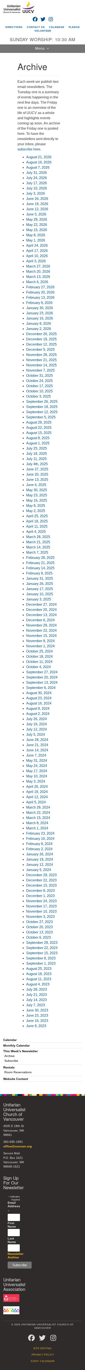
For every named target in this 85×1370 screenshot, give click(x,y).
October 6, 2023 (38, 937)
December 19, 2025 (41, 339)
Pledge (74, 27)
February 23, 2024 (40, 833)
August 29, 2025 (38, 422)
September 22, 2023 (42, 948)
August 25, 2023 (38, 968)
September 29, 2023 (42, 942)
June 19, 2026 (37, 204)
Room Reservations (18, 1072)
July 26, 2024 (36, 719)
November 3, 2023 (40, 916)
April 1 (31, 792)
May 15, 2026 (36, 230)
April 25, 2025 (37, 516)
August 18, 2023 (38, 974)
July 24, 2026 (36, 178)
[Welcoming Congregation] (11, 1310)
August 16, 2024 (38, 703)
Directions (13, 27)
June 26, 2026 (37, 199)
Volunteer (42, 30)
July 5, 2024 (35, 734)
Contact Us (36, 27)
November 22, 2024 (41, 630)
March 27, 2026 (38, 266)
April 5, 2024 (36, 802)
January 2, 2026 (38, 329)
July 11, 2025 (36, 459)
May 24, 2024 (36, 766)
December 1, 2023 (40, 896)
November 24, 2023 (41, 901)
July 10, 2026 (36, 188)
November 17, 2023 (41, 906)
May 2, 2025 (35, 511)
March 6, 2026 (37, 282)
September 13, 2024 (42, 682)
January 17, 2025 (39, 589)
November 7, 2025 (40, 370)
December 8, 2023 (40, 890)
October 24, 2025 (39, 381)
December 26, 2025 (41, 334)
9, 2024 (42, 792)
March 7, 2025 (37, 552)
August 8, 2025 (37, 438)
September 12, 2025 (42, 412)
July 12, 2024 (36, 729)
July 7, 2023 (35, 1005)
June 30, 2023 (37, 1010)
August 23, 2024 (38, 698)
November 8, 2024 (40, 641)
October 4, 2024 (38, 667)
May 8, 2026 (35, 235)
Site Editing (42, 1348)
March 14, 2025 (38, 547)
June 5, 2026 (36, 214)
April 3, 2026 (36, 261)
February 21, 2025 (40, 563)
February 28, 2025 (40, 557)
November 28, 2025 (41, 355)
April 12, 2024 (37, 797)
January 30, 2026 (39, 308)
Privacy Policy (43, 1354)
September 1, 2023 (41, 963)
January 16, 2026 (39, 318)
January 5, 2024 (38, 870)
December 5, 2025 (40, 349)
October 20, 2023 (39, 927)
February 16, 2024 (40, 838)
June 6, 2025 (36, 485)
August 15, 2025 (38, 433)
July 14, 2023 (36, 1000)
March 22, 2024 (38, 812)
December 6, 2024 (40, 620)
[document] (42, 571)
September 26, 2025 (42, 401)
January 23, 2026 (39, 313)
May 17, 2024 (36, 771)
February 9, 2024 (39, 844)
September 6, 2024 (41, 688)
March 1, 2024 (37, 828)
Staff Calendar (43, 1361)
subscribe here (28, 149)
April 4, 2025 (36, 531)
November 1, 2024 (40, 646)
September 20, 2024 (42, 677)
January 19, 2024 (39, 859)
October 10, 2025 (39, 391)
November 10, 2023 (41, 911)
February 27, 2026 (40, 287)
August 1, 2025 (37, 443)
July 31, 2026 (36, 173)
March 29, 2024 (38, 807)
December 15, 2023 (41, 885)
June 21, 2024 (37, 745)
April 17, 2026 (37, 251)
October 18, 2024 (39, 656)
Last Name (12, 1240)
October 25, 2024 (39, 651)
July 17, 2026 (36, 183)
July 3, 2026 (35, 193)
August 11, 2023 (38, 979)
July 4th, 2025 (37, 464)
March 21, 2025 (38, 542)
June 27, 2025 (37, 469)
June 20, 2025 (37, 474)
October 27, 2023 (39, 922)
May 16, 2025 (36, 500)
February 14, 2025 (40, 568)
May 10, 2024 (36, 776)
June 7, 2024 (36, 755)
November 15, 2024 (41, 636)
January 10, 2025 (39, 594)
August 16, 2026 (38, 162)
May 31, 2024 (36, 760)
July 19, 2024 (36, 724)
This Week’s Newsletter (20, 1051)
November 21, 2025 (41, 360)
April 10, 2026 (37, 256)
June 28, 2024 (37, 740)
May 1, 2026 (35, 240)
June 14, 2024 (37, 750)
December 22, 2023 (41, 880)
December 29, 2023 (41, 875)
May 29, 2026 (36, 219)
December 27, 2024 (41, 604)
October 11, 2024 (39, 662)
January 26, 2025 (39, 584)
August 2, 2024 (37, 714)
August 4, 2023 (37, 984)
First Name (12, 1224)
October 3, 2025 (38, 396)
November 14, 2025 (41, 365)
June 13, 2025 (37, 479)
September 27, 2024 (42, 672)
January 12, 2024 (39, 864)
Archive (9, 1056)
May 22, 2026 (36, 225)
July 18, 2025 (36, 453)
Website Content (15, 1079)
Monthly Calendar (16, 1045)
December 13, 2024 (41, 615)
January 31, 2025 (39, 578)
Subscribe (11, 1060)
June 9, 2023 (36, 1026)
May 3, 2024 (35, 781)
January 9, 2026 (38, 323)
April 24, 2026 (37, 245)
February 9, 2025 (39, 573)
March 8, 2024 (37, 823)
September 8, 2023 (41, 958)
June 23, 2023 (37, 1015)
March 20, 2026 (38, 271)
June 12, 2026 (37, 209)
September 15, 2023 (42, 953)
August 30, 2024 (38, 693)
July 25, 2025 (36, 448)
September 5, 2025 (41, 417)
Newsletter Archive (15, 1255)
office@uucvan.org (17, 1146)
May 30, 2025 (36, 490)
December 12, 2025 (41, 344)
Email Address (14, 1207)
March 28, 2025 (38, 537)
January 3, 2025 (38, 599)
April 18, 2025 (37, 521)
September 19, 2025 (42, 407)
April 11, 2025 (37, 526)
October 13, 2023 (39, 932)
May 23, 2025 (36, 495)
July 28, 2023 (36, 989)
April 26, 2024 (37, 786)
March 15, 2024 (38, 818)
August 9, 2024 (37, 708)
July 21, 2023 (36, 995)
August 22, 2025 (38, 427)
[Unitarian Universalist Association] (11, 1298)
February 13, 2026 (40, 297)
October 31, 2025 (39, 375)
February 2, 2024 (39, 849)
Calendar (56, 27)
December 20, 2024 (41, 610)
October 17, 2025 (39, 386)
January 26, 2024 (39, 854)
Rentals (9, 1067)
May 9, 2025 (35, 505)
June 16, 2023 (37, 1021)
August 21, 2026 (38, 157)
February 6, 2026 (39, 303)
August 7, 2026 (37, 167)
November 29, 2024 (41, 625)
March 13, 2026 (38, 277)
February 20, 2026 (40, 292)
